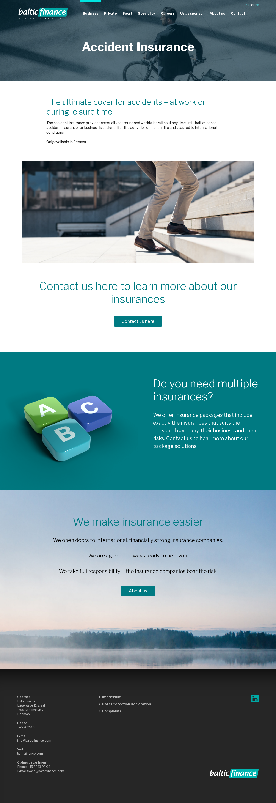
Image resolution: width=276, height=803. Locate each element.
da (247, 5)
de (257, 5)
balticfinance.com (30, 753)
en (252, 5)
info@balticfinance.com (34, 740)
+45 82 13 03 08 (38, 766)
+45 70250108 (28, 727)
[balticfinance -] (43, 13)
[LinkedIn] (255, 698)
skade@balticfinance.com (45, 771)
